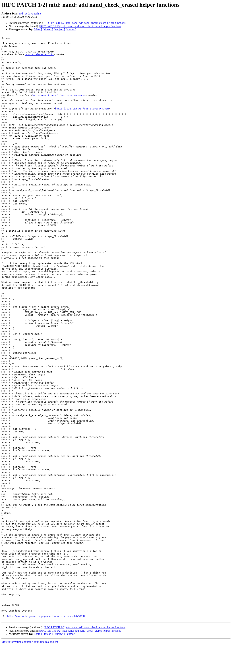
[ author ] (71, 29)
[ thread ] (48, 29)
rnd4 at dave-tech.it (30, 13)
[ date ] (38, 29)
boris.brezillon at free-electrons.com (59, 95)
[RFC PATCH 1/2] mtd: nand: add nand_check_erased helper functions (84, 22)
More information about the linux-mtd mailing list (29, 641)
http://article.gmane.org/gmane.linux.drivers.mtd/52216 (46, 616)
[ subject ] (59, 29)
